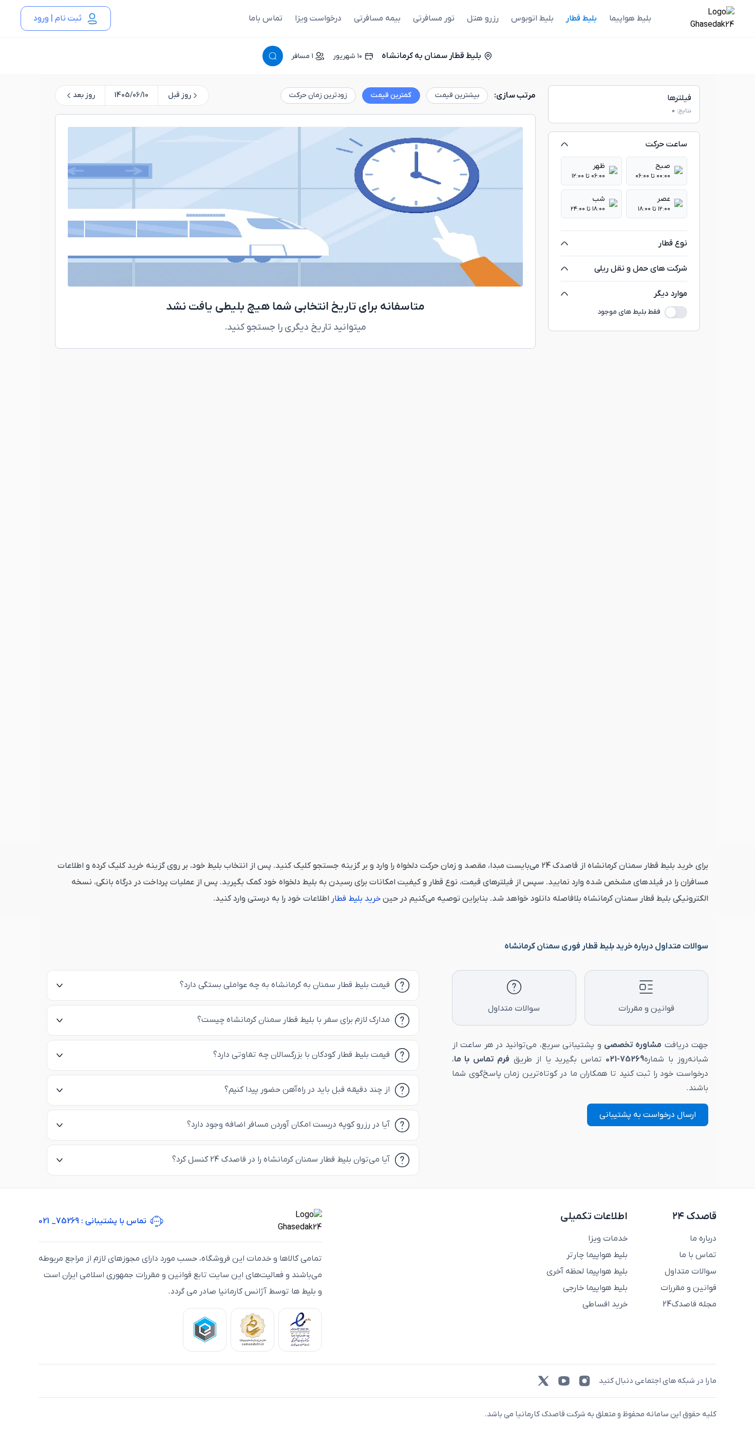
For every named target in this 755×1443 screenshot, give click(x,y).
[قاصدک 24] (701, 18)
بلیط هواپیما (630, 18)
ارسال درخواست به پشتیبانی (647, 1115)
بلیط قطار (581, 18)
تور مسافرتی (434, 18)
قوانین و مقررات (688, 1288)
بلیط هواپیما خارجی (595, 1288)
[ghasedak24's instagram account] (584, 1381)
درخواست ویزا (318, 18)
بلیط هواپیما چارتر (597, 1255)
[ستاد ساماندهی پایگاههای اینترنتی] (252, 1330)
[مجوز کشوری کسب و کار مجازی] (204, 1330)
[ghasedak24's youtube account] (564, 1381)
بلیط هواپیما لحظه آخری (587, 1271)
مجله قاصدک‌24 (689, 1304)
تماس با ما (697, 1255)
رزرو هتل (483, 18)
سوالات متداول (690, 1271)
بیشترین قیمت (457, 96)
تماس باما (265, 18)
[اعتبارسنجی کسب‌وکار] (300, 1330)
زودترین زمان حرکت (318, 96)
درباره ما (703, 1238)
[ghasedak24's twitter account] (543, 1381)
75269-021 (625, 1059)
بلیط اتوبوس (532, 18)
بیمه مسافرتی (377, 18)
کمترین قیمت (391, 96)
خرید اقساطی (605, 1304)
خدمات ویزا (608, 1238)
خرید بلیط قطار (355, 899)
